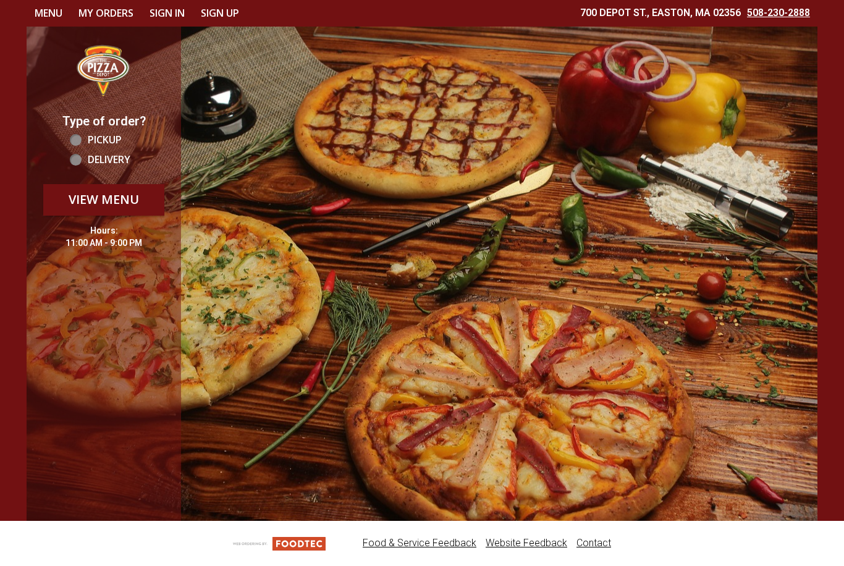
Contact (593, 543)
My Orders (105, 13)
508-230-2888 (778, 13)
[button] (103, 69)
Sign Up (220, 13)
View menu (104, 199)
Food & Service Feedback (419, 543)
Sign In (167, 13)
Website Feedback (526, 543)
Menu (48, 13)
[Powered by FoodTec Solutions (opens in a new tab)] (279, 543)
